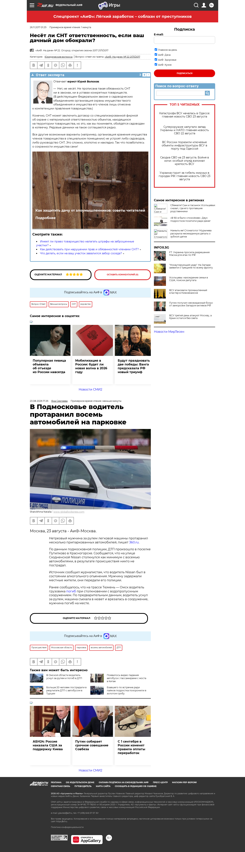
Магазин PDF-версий (184, 782)
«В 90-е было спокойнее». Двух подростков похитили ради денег (190, 219)
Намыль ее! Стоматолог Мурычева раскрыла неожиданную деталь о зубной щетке (191, 233)
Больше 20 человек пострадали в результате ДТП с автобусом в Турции (66, 690)
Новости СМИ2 (90, 389)
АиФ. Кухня (165, 64)
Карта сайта (103, 786)
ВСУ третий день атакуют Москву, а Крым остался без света (190, 317)
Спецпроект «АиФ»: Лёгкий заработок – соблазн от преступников (122, 16)
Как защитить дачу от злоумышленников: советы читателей (90, 210)
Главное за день (167, 49)
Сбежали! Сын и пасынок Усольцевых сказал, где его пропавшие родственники (192, 208)
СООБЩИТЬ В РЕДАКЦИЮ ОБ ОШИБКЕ (136, 786)
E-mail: (158, 34)
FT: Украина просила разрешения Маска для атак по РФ (189, 253)
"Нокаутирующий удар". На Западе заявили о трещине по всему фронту (191, 266)
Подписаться (184, 73)
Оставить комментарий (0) (122, 274)
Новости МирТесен (169, 331)
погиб (71, 591)
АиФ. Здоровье (167, 59)
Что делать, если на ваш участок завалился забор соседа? (81, 253)
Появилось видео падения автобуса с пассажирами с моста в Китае (126, 678)
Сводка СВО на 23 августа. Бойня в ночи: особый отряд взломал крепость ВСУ (184, 161)
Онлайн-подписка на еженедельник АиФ (124, 782)
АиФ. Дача (164, 54)
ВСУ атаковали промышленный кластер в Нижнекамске (188, 291)
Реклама (56, 782)
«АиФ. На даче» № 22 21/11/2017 (122, 56)
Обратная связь (60, 786)
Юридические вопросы (59, 56)
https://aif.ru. (62, 821)
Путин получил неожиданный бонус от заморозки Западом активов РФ (191, 304)
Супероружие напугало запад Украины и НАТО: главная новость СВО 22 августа (184, 130)
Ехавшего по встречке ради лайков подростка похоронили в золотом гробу (126, 690)
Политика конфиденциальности (67, 827)
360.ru (134, 542)
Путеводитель (82, 786)
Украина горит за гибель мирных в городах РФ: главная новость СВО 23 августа (184, 176)
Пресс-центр (160, 782)
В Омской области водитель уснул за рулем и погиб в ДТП (64, 677)
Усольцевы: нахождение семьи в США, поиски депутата (188, 279)
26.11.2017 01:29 (38, 27)
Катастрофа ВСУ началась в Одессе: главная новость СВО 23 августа (184, 115)
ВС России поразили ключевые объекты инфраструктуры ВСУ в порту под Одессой (184, 145)
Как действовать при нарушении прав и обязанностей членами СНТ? (89, 249)
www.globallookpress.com (68, 511)
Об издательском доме (80, 782)
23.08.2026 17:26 (39, 401)
